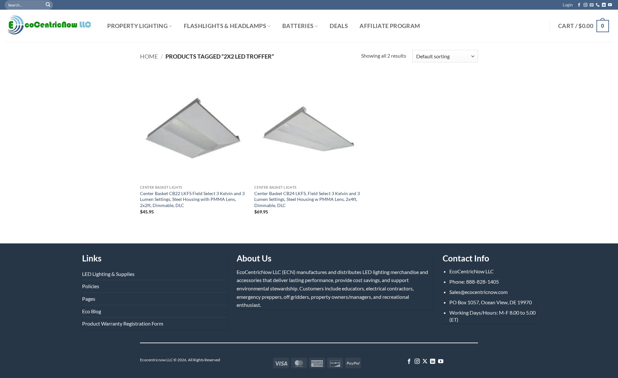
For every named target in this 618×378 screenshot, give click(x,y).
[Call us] (598, 5)
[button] (568, 5)
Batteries (298, 26)
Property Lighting (137, 26)
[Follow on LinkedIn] (604, 5)
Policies (90, 286)
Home (149, 56)
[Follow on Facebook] (579, 5)
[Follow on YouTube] (610, 5)
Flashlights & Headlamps (225, 26)
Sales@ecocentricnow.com (478, 292)
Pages (88, 299)
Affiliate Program (390, 26)
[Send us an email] (592, 5)
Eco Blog (91, 311)
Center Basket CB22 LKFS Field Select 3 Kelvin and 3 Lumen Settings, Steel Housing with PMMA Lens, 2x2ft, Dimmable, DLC (192, 199)
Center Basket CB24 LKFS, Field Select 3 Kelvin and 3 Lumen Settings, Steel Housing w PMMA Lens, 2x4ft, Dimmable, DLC (307, 199)
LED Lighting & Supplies (108, 274)
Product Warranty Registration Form (122, 323)
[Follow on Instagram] (585, 5)
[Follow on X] (424, 361)
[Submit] (48, 5)
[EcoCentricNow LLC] (49, 26)
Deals (339, 26)
